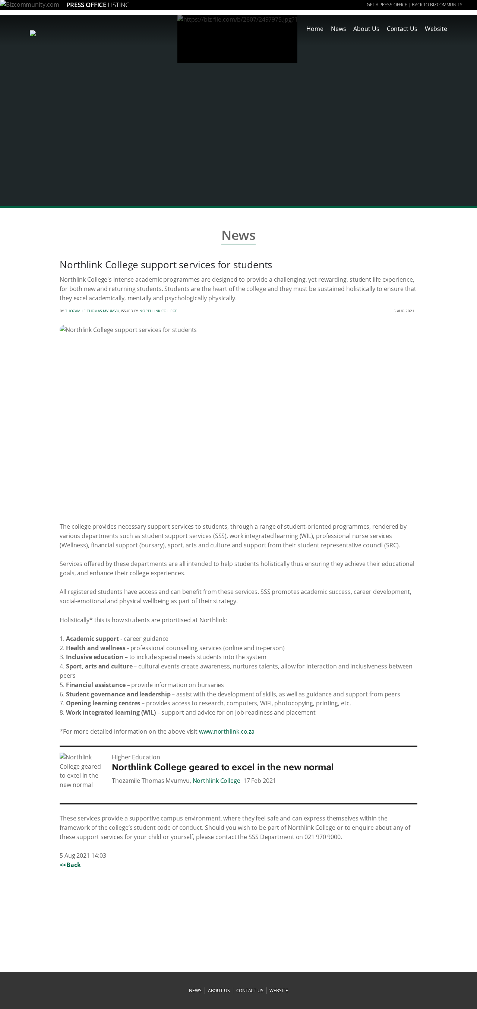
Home (314, 29)
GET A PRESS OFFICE (387, 4)
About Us (366, 29)
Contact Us (402, 29)
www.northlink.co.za (227, 731)
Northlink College (158, 310)
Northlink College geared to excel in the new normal (223, 767)
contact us (249, 990)
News (338, 29)
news (195, 990)
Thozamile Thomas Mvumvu (92, 310)
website (278, 990)
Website (436, 29)
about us (219, 990)
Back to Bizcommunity (437, 4)
